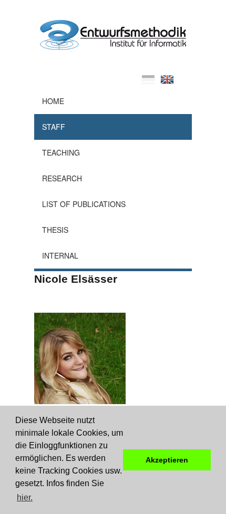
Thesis (55, 229)
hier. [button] (25, 497)
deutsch (148, 79)
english (167, 79)
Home (53, 101)
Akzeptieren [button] (167, 460)
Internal (60, 255)
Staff (53, 126)
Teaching (61, 152)
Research (62, 178)
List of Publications (84, 204)
